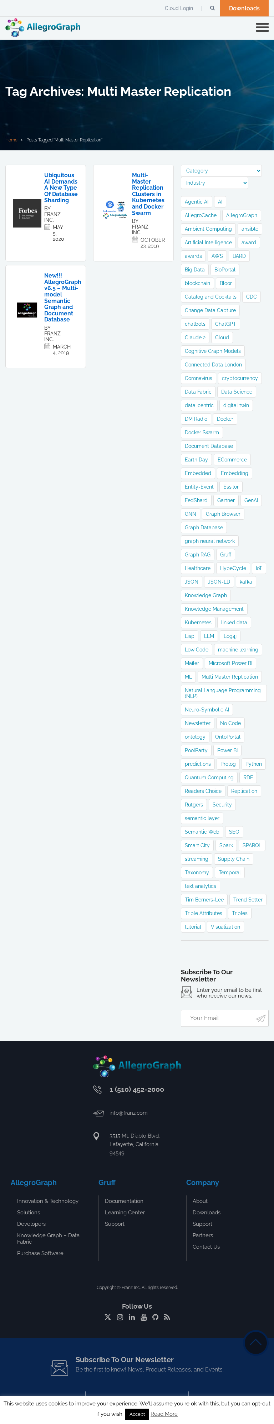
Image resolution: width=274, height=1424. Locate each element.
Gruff (225, 555)
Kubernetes (198, 622)
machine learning (238, 650)
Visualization (225, 927)
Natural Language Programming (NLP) (223, 693)
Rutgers (194, 805)
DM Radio (196, 419)
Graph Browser (223, 514)
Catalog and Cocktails (211, 297)
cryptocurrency (240, 378)
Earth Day (196, 460)
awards (193, 256)
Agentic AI (196, 202)
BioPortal (224, 270)
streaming (196, 859)
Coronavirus (198, 378)
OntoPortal (227, 737)
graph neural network (210, 541)
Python (253, 764)
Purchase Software (40, 1253)
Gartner (226, 500)
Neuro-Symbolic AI (207, 710)
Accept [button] (137, 1414)
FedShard (196, 500)
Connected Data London (213, 365)
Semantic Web (202, 832)
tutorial (193, 927)
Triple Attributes (203, 913)
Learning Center (125, 1212)
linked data (234, 622)
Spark (226, 845)
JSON (191, 582)
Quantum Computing (209, 777)
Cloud (222, 337)
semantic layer (202, 818)
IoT (259, 568)
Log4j (230, 636)
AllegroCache (201, 215)
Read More (164, 1414)
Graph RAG (197, 555)
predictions (198, 764)
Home (11, 140)
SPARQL (252, 845)
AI (220, 202)
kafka (246, 582)
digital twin (236, 405)
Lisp (189, 636)
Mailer (192, 663)
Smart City (197, 845)
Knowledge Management (214, 609)
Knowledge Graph (206, 595)
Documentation (124, 1201)
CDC (251, 297)
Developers (31, 1224)
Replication (244, 791)
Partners (203, 1235)
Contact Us (206, 1247)
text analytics (200, 886)
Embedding (234, 473)
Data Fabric (198, 392)
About (200, 1201)
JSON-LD (219, 582)
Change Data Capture (210, 310)
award (249, 242)
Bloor (226, 283)
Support (115, 1224)
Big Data (195, 270)
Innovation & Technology (47, 1201)
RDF (248, 777)
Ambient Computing (208, 229)
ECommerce (232, 460)
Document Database (209, 446)
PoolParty (196, 750)
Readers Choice (203, 791)
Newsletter (197, 723)
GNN (190, 514)
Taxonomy (197, 872)
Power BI (227, 750)
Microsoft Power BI (230, 663)
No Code (230, 723)
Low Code (196, 650)
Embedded (198, 473)
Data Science (236, 392)
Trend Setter (248, 900)
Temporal (230, 872)
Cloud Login (179, 8)
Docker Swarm (202, 432)
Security (222, 805)
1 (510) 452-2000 (137, 1089)
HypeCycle (233, 568)
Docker (225, 419)
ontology (195, 737)
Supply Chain (233, 859)
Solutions (28, 1212)
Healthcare (197, 568)
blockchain (197, 283)
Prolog (228, 764)
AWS (217, 256)
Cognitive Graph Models (213, 351)
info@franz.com (129, 1113)
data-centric (199, 405)
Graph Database (204, 527)
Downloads (244, 8)
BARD (239, 256)
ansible (250, 229)
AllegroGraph (241, 215)
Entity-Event (199, 487)
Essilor (231, 487)
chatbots (195, 324)
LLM (209, 636)
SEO (234, 832)
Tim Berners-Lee (204, 900)
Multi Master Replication (230, 677)
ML (188, 677)
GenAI (251, 500)
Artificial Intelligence (208, 242)
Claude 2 (195, 337)
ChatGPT (225, 324)
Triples (240, 913)
